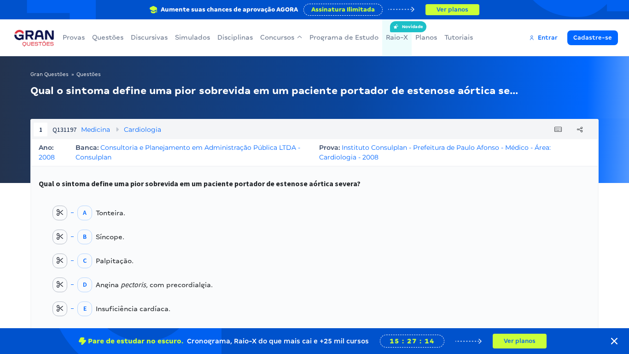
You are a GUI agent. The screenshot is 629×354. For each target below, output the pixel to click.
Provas (74, 37)
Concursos (277, 37)
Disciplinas (235, 37)
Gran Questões (49, 74)
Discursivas (149, 37)
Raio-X (397, 32)
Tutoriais (458, 37)
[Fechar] (614, 341)
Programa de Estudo (344, 37)
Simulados (192, 37)
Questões (107, 37)
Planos (426, 37)
